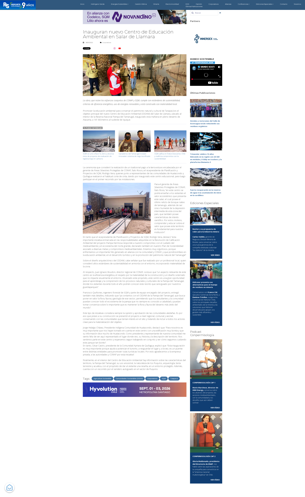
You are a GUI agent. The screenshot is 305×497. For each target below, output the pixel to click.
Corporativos (213, 4)
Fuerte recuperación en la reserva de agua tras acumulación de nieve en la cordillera (205, 192)
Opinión (199, 4)
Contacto (283, 4)
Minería (156, 4)
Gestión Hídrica (141, 4)
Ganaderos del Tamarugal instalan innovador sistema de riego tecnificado (134, 154)
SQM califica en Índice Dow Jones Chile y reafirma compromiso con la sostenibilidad (169, 156)
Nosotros (297, 4)
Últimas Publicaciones (194, 6)
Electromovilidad (172, 4)
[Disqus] (134, 429)
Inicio (82, 4)
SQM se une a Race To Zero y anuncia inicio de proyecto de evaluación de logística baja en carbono (98, 156)
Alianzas (228, 4)
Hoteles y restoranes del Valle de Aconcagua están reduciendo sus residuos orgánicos (205, 123)
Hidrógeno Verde (97, 4)
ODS (187, 4)
